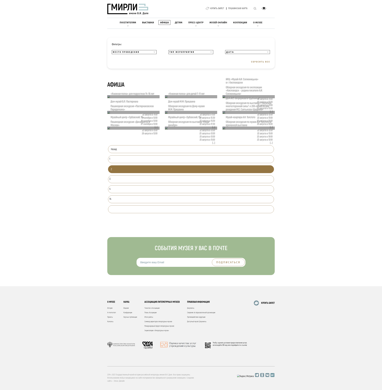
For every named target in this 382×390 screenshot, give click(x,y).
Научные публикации (130, 317)
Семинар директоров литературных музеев (158, 321)
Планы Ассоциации (150, 313)
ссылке (244, 345)
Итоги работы (148, 317)
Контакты (110, 321)
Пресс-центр (196, 22)
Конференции (127, 313)
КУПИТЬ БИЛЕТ (268, 303)
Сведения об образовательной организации (201, 313)
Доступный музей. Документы (196, 321)
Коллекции (240, 22)
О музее (257, 22)
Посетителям (128, 22)
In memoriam (111, 313)
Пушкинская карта (238, 8)
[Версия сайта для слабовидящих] (264, 8)
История (110, 308)
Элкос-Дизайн (119, 381)
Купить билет (217, 8)
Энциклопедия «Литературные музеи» (156, 330)
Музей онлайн (218, 22)
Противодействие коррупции (196, 317)
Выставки (148, 22)
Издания (126, 308)
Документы (190, 308)
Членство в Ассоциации (152, 308)
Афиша (164, 22)
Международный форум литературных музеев (159, 326)
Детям (178, 22)
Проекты (110, 317)
